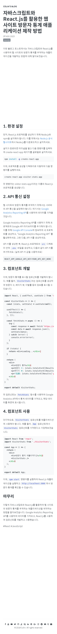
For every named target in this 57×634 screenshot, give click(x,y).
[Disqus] (28, 576)
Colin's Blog (10, 6)
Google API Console (22, 230)
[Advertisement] (28, 90)
